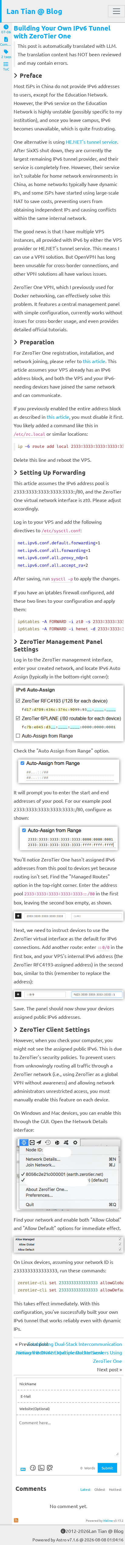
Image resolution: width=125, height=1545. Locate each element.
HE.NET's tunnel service (91, 142)
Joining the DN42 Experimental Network (59, 1352)
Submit (107, 1467)
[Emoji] (32, 1467)
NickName (27, 1383)
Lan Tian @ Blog (34, 11)
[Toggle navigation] (116, 11)
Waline (108, 1520)
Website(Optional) (34, 1408)
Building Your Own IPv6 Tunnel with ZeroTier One (62, 32)
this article (94, 361)
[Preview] (49, 1467)
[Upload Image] (41, 1467)
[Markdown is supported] (24, 1467)
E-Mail (26, 1396)
